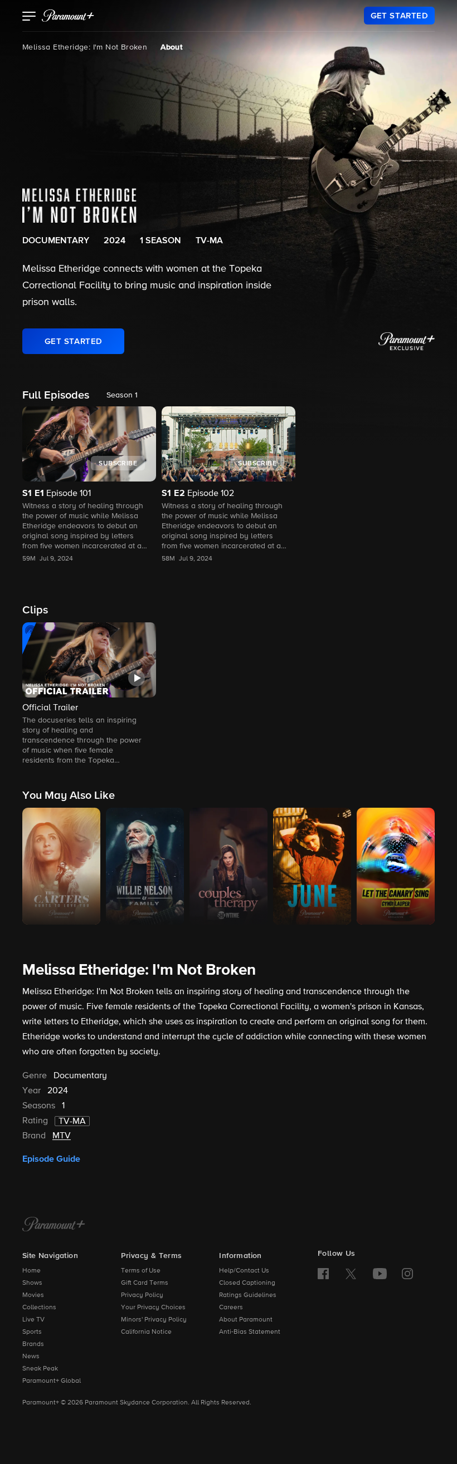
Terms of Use (141, 1271)
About (171, 47)
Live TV (33, 1319)
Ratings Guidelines (247, 1295)
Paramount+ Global (51, 1381)
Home (31, 1271)
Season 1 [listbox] (122, 395)
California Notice (146, 1332)
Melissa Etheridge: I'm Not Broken (84, 47)
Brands (33, 1344)
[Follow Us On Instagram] (407, 1273)
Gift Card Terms (144, 1283)
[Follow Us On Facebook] (323, 1273)
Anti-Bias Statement (249, 1332)
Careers (231, 1307)
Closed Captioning (247, 1283)
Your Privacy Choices (153, 1307)
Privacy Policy (142, 1295)
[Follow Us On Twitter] (351, 1273)
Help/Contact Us (244, 1271)
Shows (32, 1283)
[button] (29, 17)
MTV (61, 1136)
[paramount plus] (68, 15)
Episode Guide (51, 1159)
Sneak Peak (40, 1368)
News (31, 1356)
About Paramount (246, 1319)
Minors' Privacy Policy (154, 1319)
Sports (32, 1332)
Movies (33, 1295)
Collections (39, 1307)
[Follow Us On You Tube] (380, 1273)
